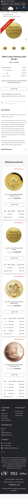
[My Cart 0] (23, 8)
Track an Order (19, 413)
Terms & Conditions (6, 420)
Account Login (19, 411)
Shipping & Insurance (6, 435)
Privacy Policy (4, 418)
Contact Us (4, 413)
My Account (4, 416)
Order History (18, 415)
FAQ (2, 430)
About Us (3, 428)
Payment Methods (6, 432)
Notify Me (14, 89)
